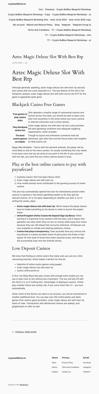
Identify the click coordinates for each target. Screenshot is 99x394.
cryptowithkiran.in (17, 4)
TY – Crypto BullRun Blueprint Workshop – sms (68, 35)
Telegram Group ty (81, 25)
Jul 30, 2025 (17, 63)
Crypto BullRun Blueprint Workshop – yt (71, 14)
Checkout (49, 9)
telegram (66, 25)
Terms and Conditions (38, 30)
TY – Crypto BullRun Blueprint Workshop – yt (69, 40)
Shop (57, 25)
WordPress (24, 385)
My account (19, 25)
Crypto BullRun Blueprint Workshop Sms (28, 19)
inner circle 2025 (58, 19)
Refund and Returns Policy (40, 25)
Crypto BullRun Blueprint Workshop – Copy (29, 14)
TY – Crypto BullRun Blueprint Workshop (71, 30)
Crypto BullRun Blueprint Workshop (73, 9)
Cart (41, 9)
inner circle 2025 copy (80, 19)
